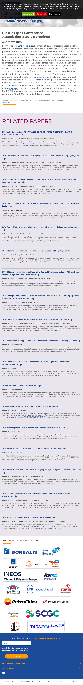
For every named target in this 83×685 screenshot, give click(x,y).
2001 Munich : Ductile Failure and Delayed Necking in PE (26, 517)
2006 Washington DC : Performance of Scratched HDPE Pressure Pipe (33, 428)
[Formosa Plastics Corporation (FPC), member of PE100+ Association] (13, 564)
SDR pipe (41, 437)
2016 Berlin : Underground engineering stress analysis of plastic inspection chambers (40, 227)
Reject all (41, 14)
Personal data (65, 682)
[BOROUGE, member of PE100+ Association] (51, 551)
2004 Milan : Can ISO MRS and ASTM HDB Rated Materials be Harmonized (35, 449)
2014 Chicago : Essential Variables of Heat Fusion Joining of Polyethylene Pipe (36, 251)
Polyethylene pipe (24, 46)
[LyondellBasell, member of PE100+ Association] (39, 589)
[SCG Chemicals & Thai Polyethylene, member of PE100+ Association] (42, 614)
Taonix (34, 682)
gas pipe (13, 88)
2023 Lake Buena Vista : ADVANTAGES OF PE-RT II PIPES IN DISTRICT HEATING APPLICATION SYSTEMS (37, 133)
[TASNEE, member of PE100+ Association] (47, 626)
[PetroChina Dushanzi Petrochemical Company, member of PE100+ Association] (20, 602)
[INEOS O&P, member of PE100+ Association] (20, 576)
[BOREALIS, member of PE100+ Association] (20, 551)
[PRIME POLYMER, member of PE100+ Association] (55, 601)
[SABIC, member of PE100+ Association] (13, 614)
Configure (54, 14)
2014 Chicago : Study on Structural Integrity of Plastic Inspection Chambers (35, 320)
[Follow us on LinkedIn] (3, 672)
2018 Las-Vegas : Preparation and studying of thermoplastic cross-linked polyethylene (40, 156)
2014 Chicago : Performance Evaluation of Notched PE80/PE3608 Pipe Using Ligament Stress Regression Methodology (40, 297)
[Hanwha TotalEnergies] (42, 564)
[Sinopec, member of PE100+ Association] (15, 626)
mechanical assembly (50, 330)
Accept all (28, 14)
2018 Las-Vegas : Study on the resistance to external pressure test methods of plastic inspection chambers (40, 181)
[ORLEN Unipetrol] (66, 589)
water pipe (40, 80)
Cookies (44, 8)
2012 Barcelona (9, 103)
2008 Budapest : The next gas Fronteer (19, 386)
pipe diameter (12, 375)
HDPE (43, 415)
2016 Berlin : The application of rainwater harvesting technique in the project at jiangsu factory (40, 204)
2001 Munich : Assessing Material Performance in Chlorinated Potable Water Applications (36, 495)
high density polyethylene (32, 415)
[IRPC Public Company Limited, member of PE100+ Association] (50, 576)
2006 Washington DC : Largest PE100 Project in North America (30, 407)
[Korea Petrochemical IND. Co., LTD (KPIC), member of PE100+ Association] (13, 589)
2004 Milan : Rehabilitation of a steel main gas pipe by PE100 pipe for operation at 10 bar (41, 470)
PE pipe (38, 526)
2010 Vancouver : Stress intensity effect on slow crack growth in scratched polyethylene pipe (35, 363)
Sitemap (42, 682)
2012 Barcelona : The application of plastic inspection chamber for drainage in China (39, 341)
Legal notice (53, 682)
